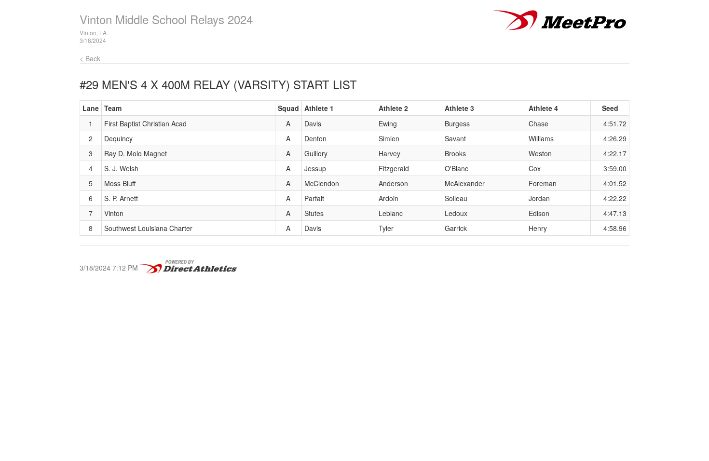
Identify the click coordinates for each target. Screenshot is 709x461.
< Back (90, 58)
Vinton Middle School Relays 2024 (166, 19)
